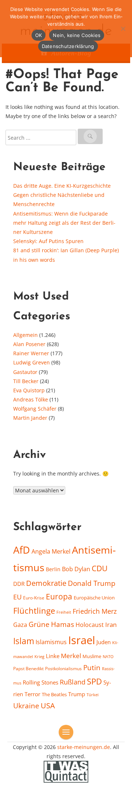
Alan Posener (29, 344)
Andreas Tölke (30, 399)
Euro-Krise (33, 598)
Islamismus (51, 642)
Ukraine (26, 706)
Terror (32, 694)
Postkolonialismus (63, 668)
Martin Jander (30, 417)
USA (48, 706)
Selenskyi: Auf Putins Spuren (48, 241)
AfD (21, 550)
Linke (52, 656)
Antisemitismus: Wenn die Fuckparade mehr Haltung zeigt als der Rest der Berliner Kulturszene (64, 222)
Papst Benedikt (28, 668)
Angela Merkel (51, 551)
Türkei (93, 694)
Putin (91, 667)
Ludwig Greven (31, 362)
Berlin (53, 569)
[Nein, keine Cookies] (122, 28)
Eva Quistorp (29, 390)
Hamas (62, 624)
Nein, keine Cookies (76, 35)
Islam (23, 641)
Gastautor (25, 371)
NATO (108, 656)
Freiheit (63, 612)
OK (38, 35)
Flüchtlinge (34, 610)
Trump (76, 694)
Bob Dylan (76, 569)
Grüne (39, 624)
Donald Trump (91, 583)
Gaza (20, 625)
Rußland (72, 682)
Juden (103, 642)
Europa (59, 596)
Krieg (39, 656)
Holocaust (90, 625)
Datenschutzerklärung (68, 46)
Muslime (91, 656)
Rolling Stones (40, 682)
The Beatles (54, 694)
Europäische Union (94, 597)
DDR (19, 583)
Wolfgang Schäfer (34, 408)
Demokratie (46, 583)
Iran (111, 624)
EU (17, 596)
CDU (99, 568)
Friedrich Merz (95, 611)
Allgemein (25, 334)
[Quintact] (66, 771)
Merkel (71, 655)
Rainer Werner (31, 353)
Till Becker (25, 381)
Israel (81, 640)
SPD (94, 681)
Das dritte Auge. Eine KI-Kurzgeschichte (62, 185)
